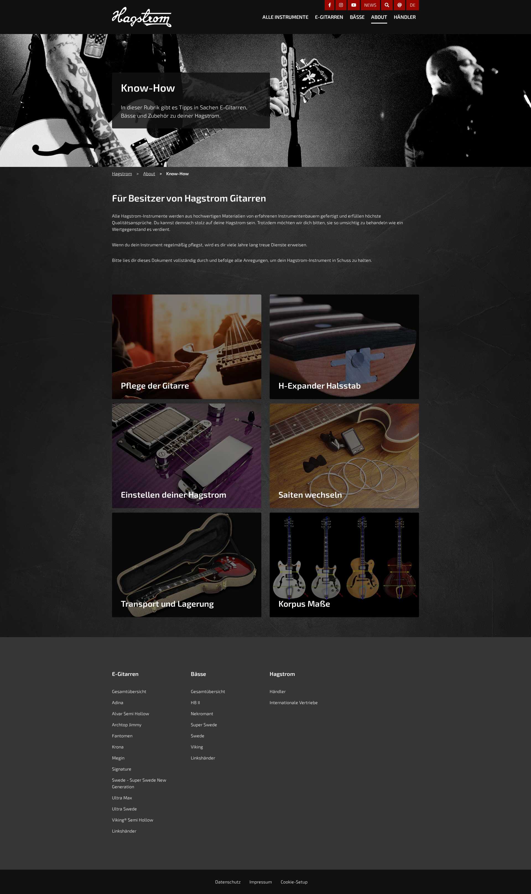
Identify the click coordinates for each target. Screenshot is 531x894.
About (379, 17)
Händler (405, 17)
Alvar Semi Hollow (130, 713)
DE (412, 4)
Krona (118, 746)
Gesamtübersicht (129, 691)
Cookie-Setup (294, 881)
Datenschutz (228, 881)
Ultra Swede (124, 808)
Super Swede (204, 724)
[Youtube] (354, 5)
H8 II (195, 702)
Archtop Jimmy (126, 724)
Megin (118, 757)
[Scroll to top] (518, 881)
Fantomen (122, 735)
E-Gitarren (329, 17)
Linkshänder (124, 830)
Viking (197, 746)
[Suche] (387, 5)
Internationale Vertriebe (294, 702)
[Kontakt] (399, 5)
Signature (121, 768)
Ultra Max (122, 797)
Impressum (260, 881)
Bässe (357, 17)
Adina (117, 702)
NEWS (370, 4)
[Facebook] (330, 5)
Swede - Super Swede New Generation (139, 783)
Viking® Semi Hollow (132, 819)
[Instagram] (341, 5)
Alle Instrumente (285, 17)
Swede (197, 735)
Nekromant (202, 713)
